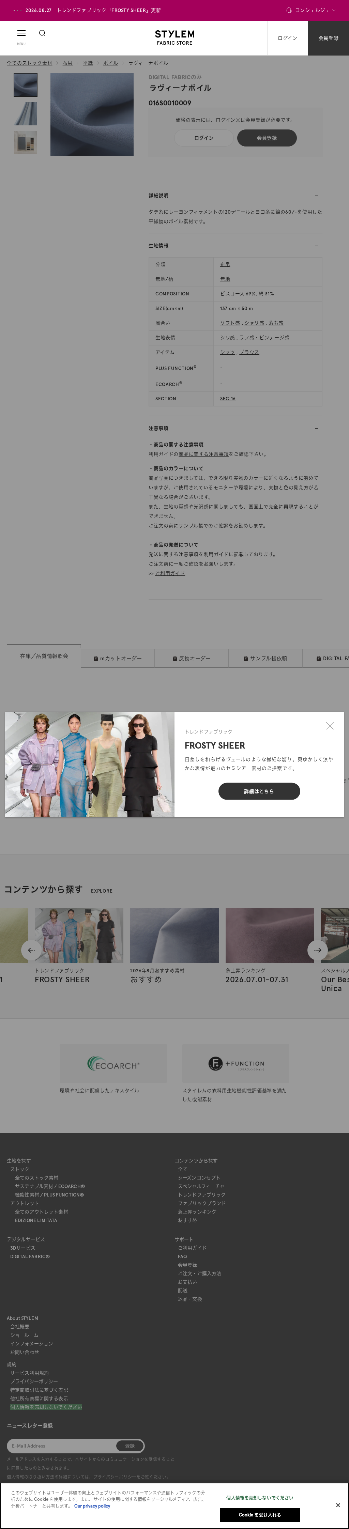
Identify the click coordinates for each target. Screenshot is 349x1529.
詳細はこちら (259, 791)
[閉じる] (330, 726)
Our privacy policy (92, 1506)
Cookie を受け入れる (260, 1515)
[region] (174, 1506)
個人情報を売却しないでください (259, 1498)
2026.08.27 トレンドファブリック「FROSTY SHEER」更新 (93, 10)
